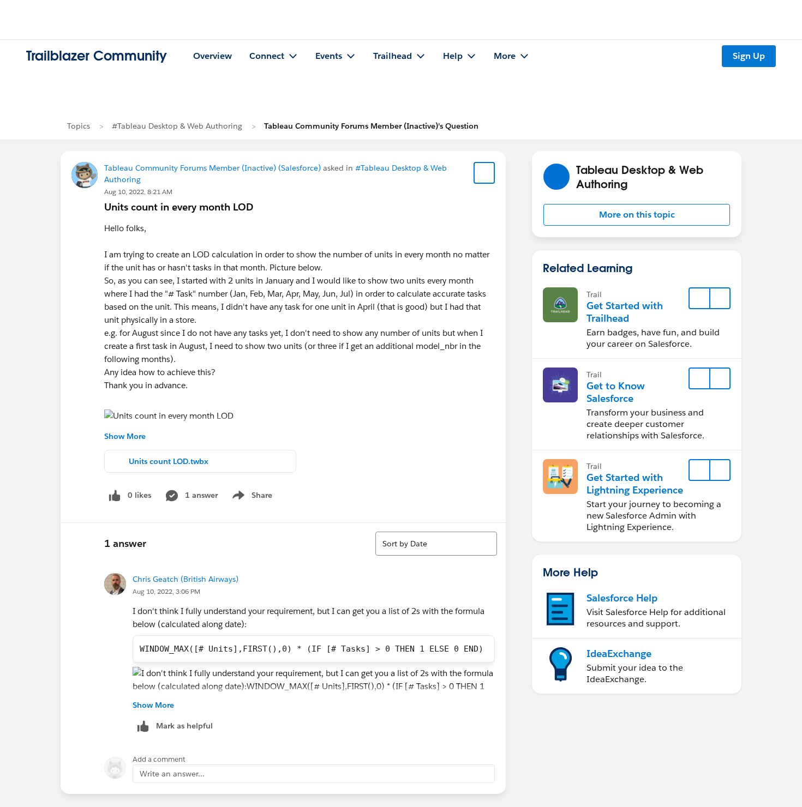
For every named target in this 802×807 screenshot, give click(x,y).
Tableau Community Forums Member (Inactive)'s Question (371, 126)
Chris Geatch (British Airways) (185, 579)
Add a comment (159, 759)
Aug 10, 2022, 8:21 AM (138, 191)
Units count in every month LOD (178, 207)
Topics (78, 126)
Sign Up (749, 56)
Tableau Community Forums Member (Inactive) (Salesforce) (212, 168)
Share (251, 497)
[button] (636, 215)
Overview (212, 56)
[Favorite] (484, 173)
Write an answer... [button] (172, 774)
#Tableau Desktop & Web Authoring (177, 126)
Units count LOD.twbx (168, 461)
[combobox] (436, 544)
